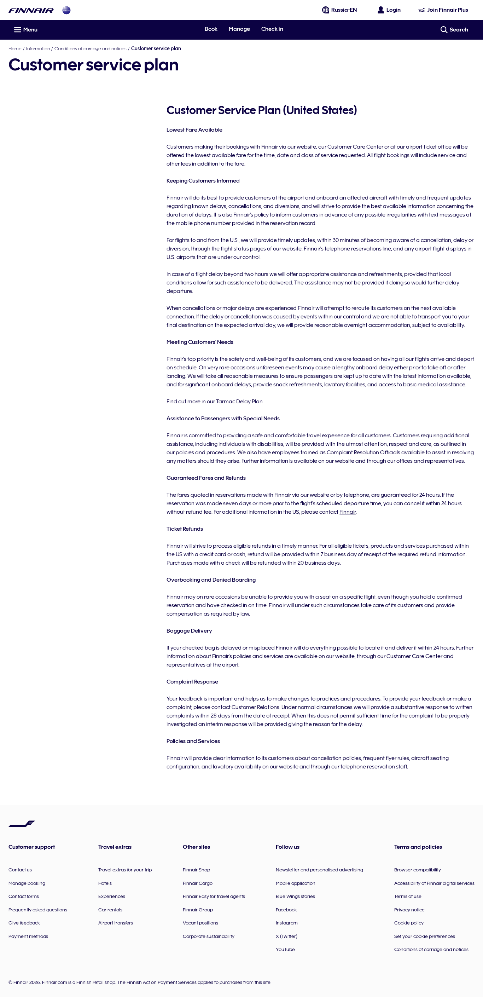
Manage (239, 29)
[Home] (31, 10)
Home (15, 48)
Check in (272, 29)
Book (211, 29)
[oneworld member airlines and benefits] (66, 10)
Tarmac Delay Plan (239, 401)
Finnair (347, 512)
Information (38, 48)
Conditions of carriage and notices (90, 48)
